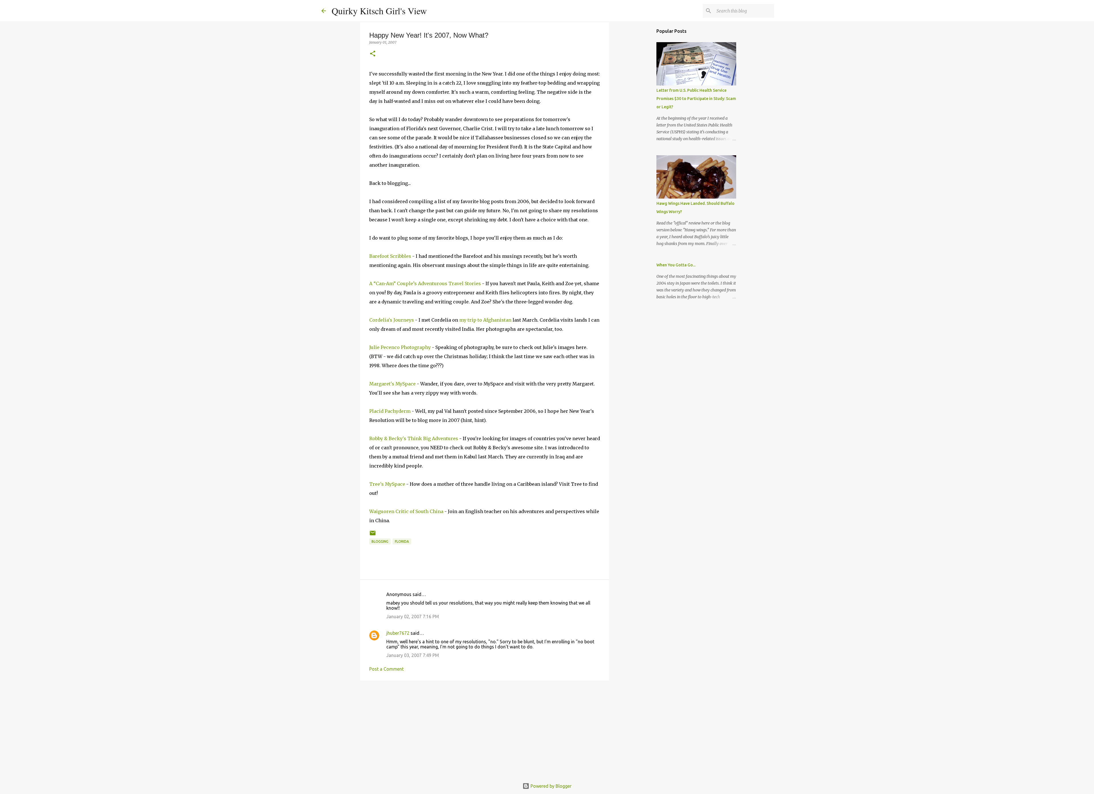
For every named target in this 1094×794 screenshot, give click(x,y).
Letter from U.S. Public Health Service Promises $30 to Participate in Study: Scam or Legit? (696, 98)
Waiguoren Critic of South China (406, 511)
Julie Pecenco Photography (400, 347)
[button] (372, 54)
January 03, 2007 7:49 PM (412, 655)
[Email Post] (372, 535)
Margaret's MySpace (392, 384)
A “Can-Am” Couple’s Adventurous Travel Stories (425, 283)
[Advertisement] (484, 729)
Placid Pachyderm (390, 411)
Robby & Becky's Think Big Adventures (413, 438)
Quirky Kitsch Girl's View (379, 11)
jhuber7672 (397, 633)
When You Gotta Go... (675, 265)
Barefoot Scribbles (390, 256)
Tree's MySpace (387, 484)
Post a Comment (386, 668)
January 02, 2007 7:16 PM (412, 616)
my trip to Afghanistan (486, 320)
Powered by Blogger (550, 786)
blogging (380, 541)
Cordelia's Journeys (391, 320)
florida (402, 541)
